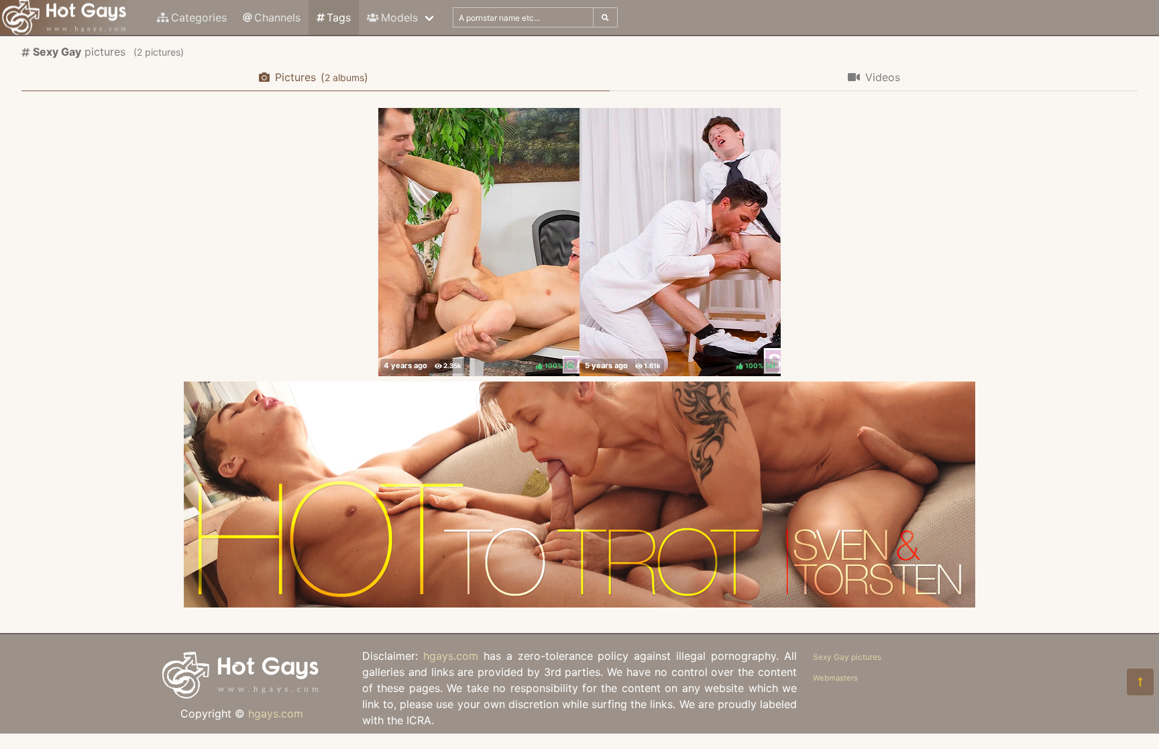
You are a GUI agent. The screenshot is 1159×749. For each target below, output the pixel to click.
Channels (277, 17)
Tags (339, 17)
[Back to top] (1140, 682)
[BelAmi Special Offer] (579, 603)
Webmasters (835, 678)
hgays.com (275, 713)
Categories (199, 17)
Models (399, 17)
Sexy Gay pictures (847, 657)
